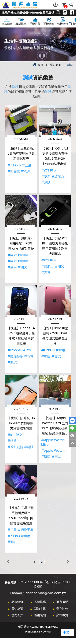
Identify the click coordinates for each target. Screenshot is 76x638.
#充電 (45, 272)
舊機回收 (62, 24)
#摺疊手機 (25, 530)
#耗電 (28, 356)
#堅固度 (13, 171)
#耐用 (12, 267)
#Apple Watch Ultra (53, 442)
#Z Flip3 (13, 536)
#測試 (25, 171)
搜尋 (71, 5)
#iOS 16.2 (14, 435)
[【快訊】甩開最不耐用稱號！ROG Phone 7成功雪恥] (21, 211)
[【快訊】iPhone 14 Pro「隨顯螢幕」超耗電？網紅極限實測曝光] (21, 301)
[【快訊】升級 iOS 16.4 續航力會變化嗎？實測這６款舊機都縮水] (55, 211)
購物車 (65, 6)
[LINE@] (65, 13)
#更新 (45, 176)
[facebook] (72, 13)
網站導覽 (62, 615)
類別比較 (62, 608)
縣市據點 (62, 602)
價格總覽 (6, 24)
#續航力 (58, 176)
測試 (28, 77)
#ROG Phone (17, 261)
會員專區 (56, 5)
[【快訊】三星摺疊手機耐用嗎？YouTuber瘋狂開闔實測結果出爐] (21, 481)
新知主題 (40, 608)
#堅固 (45, 356)
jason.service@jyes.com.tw (45, 593)
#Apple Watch (53, 450)
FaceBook (72, 420)
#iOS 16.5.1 (49, 170)
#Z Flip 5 (14, 165)
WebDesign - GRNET (38, 631)
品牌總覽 (17, 602)
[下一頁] (68, 561)
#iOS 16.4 (48, 260)
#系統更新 (15, 447)
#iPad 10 (48, 350)
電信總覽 (17, 608)
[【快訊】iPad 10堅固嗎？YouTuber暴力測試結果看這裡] (55, 301)
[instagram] (58, 13)
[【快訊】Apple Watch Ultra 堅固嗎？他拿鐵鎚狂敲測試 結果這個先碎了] (55, 391)
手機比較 (48, 24)
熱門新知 (17, 615)
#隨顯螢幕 (15, 356)
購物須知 (40, 615)
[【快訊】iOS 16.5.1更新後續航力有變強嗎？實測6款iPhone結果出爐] (55, 121)
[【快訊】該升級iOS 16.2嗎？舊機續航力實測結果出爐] (21, 391)
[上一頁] (8, 561)
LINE (72, 428)
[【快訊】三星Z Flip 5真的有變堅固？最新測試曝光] (21, 121)
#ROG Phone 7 (19, 255)
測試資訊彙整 (24, 7)
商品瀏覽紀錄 (72, 435)
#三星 (26, 165)
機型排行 (20, 24)
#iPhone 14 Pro (19, 350)
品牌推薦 (40, 602)
